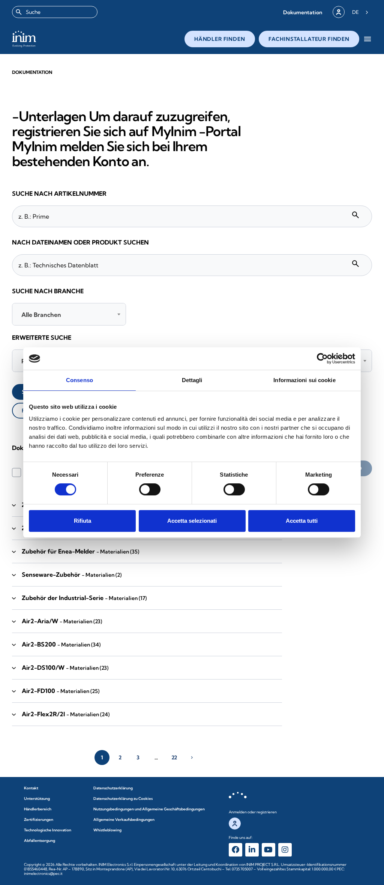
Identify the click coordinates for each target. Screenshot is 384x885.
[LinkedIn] (252, 849)
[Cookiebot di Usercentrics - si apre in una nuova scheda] (322, 358)
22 (174, 757)
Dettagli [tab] (192, 380)
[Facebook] (235, 849)
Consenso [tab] (79, 380)
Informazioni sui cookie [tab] (304, 380)
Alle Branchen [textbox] (41, 314)
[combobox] (55, 12)
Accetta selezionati (192, 521)
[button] (302, 12)
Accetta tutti (302, 521)
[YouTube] (268, 849)
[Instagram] (285, 849)
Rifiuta (82, 521)
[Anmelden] (339, 12)
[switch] (149, 489)
